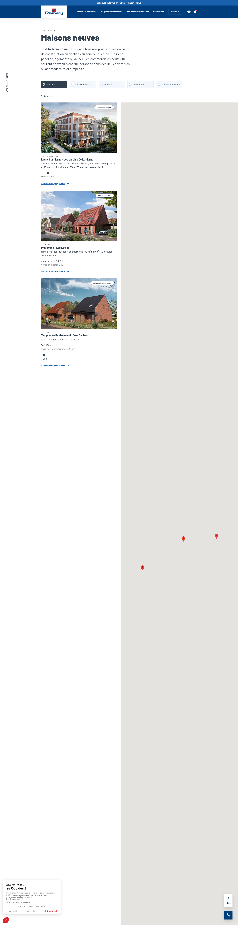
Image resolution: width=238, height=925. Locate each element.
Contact (175, 12)
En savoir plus (134, 3)
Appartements (82, 84)
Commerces (139, 84)
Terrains (108, 84)
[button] (142, 567)
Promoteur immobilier (86, 11)
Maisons (50, 84)
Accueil (54, 12)
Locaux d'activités (171, 84)
